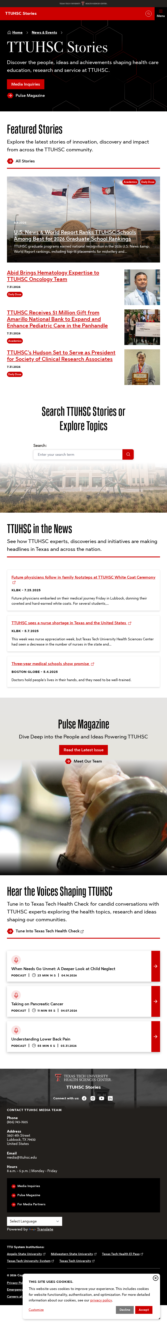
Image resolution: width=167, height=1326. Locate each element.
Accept (144, 1310)
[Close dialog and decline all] (155, 1278)
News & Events (44, 32)
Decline (125, 1310)
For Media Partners (31, 1204)
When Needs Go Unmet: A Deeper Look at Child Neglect (57, 954)
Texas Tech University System (28, 1261)
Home (17, 32)
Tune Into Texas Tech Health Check (48, 931)
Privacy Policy (17, 1283)
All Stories (25, 161)
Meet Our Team (88, 761)
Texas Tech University (75, 1261)
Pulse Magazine (30, 95)
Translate (45, 1229)
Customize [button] (36, 1310)
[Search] (128, 454)
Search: (40, 445)
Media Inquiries (25, 84)
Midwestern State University (72, 1254)
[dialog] (91, 1296)
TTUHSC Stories (21, 13)
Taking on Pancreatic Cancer (32, 989)
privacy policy (101, 1300)
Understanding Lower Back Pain (35, 1024)
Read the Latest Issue (84, 750)
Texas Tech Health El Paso (121, 1254)
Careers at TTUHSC (21, 1296)
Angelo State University (24, 1254)
